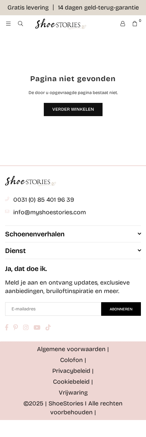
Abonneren (121, 309)
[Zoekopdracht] (20, 23)
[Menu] (8, 23)
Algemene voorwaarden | (73, 349)
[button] (135, 24)
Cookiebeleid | (73, 381)
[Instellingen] (122, 24)
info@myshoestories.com (49, 212)
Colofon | (73, 360)
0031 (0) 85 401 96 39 (43, 199)
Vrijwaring (73, 392)
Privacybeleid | (73, 371)
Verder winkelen (73, 109)
